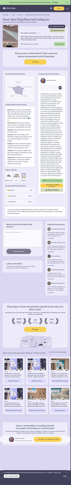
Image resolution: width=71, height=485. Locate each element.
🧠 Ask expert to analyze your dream (51, 185)
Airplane (20, 14)
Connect (55, 2)
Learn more (57, 472)
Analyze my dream (58, 26)
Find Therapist (59, 44)
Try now (59, 8)
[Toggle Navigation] (67, 8)
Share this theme (58, 30)
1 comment (50, 238)
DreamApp (6, 14)
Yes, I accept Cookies (11, 476)
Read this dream (14, 381)
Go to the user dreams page (57, 352)
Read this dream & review (60, 381)
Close (65, 476)
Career (13, 14)
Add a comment (19, 251)
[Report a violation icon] (39, 33)
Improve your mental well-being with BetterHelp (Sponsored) (30, 2)
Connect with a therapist (53, 181)
